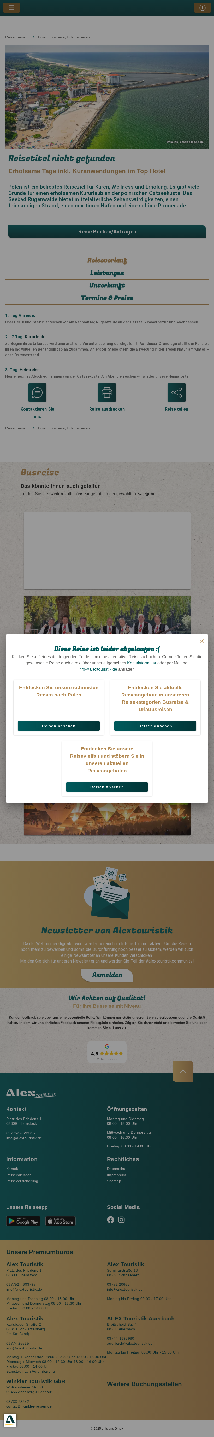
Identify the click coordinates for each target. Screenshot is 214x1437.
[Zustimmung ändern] (10, 1420)
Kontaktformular (141, 663)
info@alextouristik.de (97, 669)
